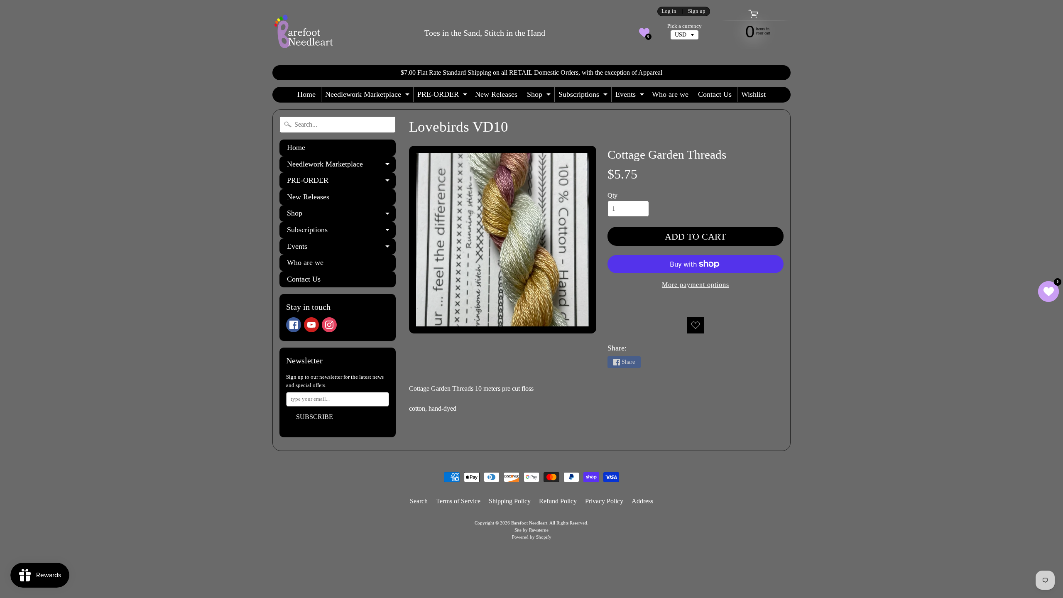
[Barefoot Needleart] (303, 33)
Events (630, 96)
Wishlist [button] (753, 94)
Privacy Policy (604, 501)
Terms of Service (458, 501)
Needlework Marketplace (368, 96)
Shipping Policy (510, 501)
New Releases (496, 94)
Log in (668, 11)
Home (306, 94)
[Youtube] (311, 324)
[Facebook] (293, 324)
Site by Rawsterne (531, 529)
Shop (540, 96)
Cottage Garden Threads (666, 154)
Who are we (670, 94)
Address (642, 501)
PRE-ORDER (443, 96)
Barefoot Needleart (529, 522)
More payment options (695, 284)
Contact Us (715, 94)
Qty (612, 195)
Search (419, 501)
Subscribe (314, 416)
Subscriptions (584, 96)
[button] (644, 32)
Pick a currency (684, 26)
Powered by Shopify (531, 536)
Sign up (696, 11)
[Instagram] (329, 324)
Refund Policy (558, 501)
